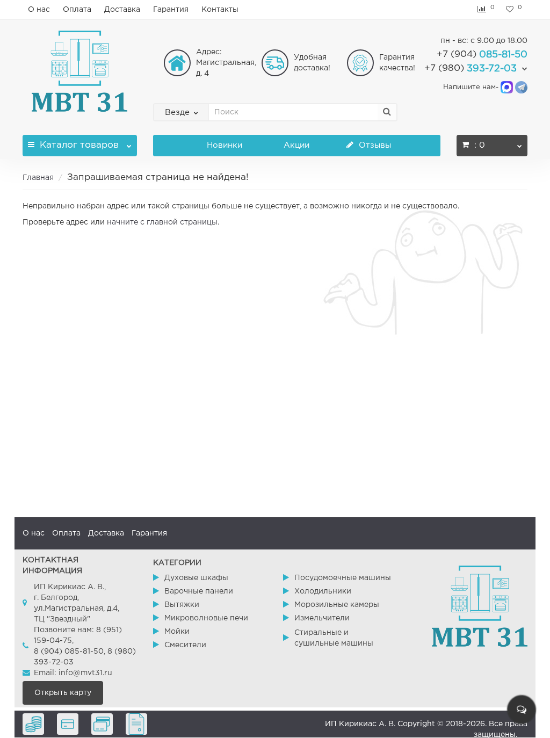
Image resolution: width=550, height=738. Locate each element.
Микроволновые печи (206, 618)
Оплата (77, 9)
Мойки (177, 631)
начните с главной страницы (162, 222)
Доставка (122, 9)
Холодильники (322, 591)
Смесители (185, 645)
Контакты (219, 9)
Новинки (224, 145)
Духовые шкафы (196, 578)
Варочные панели (198, 591)
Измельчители (322, 618)
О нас (39, 9)
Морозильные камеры (336, 605)
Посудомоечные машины (342, 578)
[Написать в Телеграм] (521, 87)
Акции (296, 145)
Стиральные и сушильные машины (333, 638)
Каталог (79, 145)
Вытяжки (181, 605)
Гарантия (171, 9)
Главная (38, 178)
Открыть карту (62, 693)
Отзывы (373, 145)
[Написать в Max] (507, 87)
